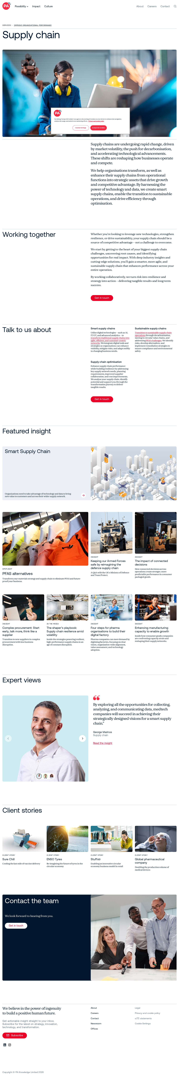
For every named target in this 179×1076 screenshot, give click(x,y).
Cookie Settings (143, 1023)
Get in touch (102, 297)
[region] (90, 121)
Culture (48, 6)
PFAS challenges (153, 340)
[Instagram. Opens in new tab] (9, 1045)
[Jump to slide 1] (39, 776)
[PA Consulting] (6, 6)
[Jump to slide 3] (51, 776)
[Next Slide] (82, 738)
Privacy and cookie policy (96, 121)
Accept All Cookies (98, 128)
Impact (36, 6)
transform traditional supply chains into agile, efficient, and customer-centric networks (110, 340)
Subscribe (17, 1035)
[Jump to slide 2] (45, 776)
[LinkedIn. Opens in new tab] (4, 1045)
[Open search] (175, 6)
